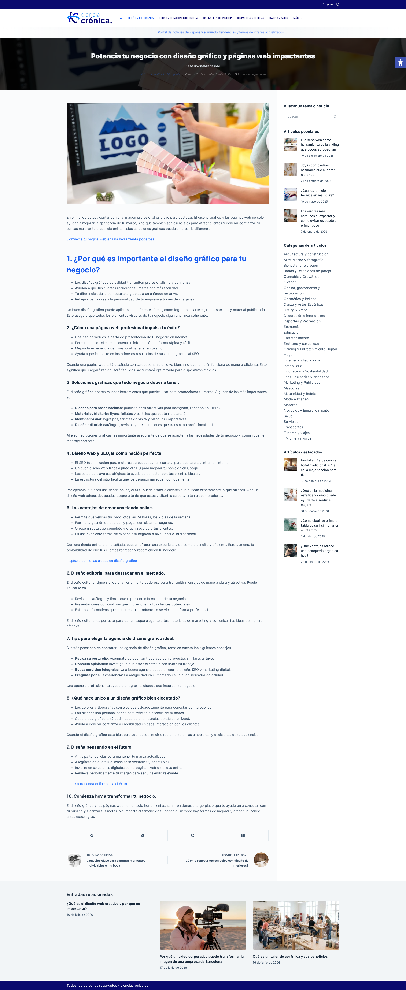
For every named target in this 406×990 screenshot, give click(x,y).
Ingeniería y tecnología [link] (302, 360)
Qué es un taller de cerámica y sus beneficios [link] (290, 956)
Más (296, 17)
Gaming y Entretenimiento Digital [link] (310, 349)
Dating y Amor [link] (278, 17)
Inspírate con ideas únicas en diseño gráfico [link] (102, 561)
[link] (400, 62)
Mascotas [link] (291, 388)
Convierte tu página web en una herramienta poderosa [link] (110, 239)
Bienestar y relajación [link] (301, 265)
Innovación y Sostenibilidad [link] (306, 371)
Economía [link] (292, 327)
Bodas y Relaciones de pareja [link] (178, 17)
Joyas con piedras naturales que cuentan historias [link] (318, 170)
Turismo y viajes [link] (297, 433)
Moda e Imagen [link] (296, 399)
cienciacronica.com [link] (136, 985)
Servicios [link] (291, 421)
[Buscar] (337, 4)
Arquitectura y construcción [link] (306, 254)
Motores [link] (290, 405)
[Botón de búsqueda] (335, 116)
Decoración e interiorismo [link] (304, 316)
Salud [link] (288, 416)
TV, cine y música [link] (297, 438)
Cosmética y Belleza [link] (250, 17)
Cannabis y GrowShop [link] (217, 17)
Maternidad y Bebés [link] (300, 394)
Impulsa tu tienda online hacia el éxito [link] (97, 784)
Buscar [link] (327, 4)
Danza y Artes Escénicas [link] (304, 304)
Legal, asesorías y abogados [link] (306, 377)
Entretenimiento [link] (296, 338)
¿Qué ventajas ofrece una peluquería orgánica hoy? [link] (319, 550)
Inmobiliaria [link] (293, 366)
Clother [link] (290, 282)
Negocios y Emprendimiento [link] (306, 410)
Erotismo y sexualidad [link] (301, 343)
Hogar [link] (289, 354)
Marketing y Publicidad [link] (302, 382)
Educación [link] (292, 332)
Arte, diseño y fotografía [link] (137, 17)
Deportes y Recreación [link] (302, 321)
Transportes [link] (293, 427)
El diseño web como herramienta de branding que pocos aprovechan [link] (320, 144)
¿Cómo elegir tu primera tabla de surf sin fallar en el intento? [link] (320, 525)
